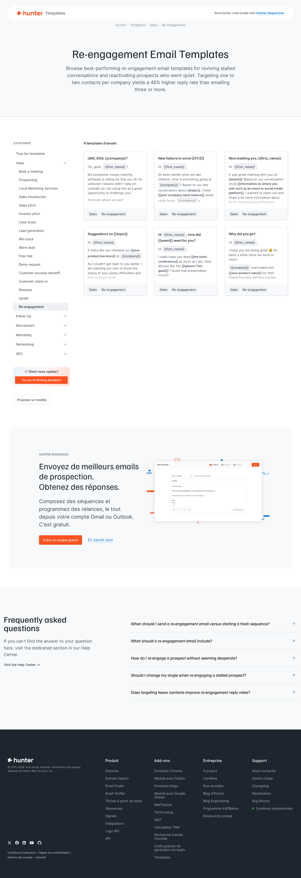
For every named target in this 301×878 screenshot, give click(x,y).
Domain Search (117, 778)
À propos (210, 771)
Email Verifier (115, 793)
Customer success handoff (39, 273)
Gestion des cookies (20, 857)
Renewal (25, 289)
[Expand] (65, 163)
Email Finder (114, 786)
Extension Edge (166, 786)
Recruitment (25, 325)
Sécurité (41, 857)
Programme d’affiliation (220, 808)
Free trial (25, 256)
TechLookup (163, 812)
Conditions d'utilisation (22, 853)
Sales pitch (27, 205)
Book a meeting (31, 171)
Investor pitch (29, 213)
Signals (110, 816)
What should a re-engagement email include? (171, 640)
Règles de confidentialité (54, 853)
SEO (19, 353)
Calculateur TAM (166, 827)
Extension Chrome (168, 771)
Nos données (213, 786)
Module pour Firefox (169, 778)
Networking (25, 344)
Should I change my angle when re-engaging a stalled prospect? (188, 675)
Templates (137, 25)
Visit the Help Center (20, 664)
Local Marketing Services (38, 188)
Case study (27, 222)
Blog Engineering (216, 801)
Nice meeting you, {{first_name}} (255, 158)
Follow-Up (23, 316)
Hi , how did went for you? (179, 237)
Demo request (29, 264)
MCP (158, 819)
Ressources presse (217, 816)
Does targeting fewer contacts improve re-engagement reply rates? (190, 692)
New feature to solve (181, 158)
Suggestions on (108, 234)
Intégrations (114, 823)
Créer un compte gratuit (60, 540)
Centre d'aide (262, 778)
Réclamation (261, 793)
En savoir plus (100, 539)
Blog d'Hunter (213, 793)
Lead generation (31, 230)
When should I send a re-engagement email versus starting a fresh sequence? (200, 623)
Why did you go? (242, 234)
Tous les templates (30, 153)
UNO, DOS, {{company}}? (108, 158)
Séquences (114, 808)
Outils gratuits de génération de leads (169, 848)
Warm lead (27, 247)
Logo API (112, 831)
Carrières (210, 778)
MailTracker (163, 804)
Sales (154, 25)
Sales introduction (32, 196)
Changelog (260, 786)
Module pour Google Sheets (169, 795)
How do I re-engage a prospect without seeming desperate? (184, 657)
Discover (112, 771)
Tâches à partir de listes (123, 801)
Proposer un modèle (32, 400)
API (108, 838)
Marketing (24, 335)
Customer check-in (33, 281)
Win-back (26, 239)
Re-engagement (31, 306)
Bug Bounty (261, 801)
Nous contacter (264, 771)
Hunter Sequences (270, 13)
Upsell (23, 298)
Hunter (120, 25)
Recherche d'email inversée (168, 836)
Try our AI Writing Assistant (41, 380)
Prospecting (28, 180)
